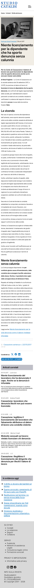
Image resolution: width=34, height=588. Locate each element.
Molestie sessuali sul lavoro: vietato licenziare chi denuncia (15, 437)
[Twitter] (12, 354)
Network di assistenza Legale (16, 546)
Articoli (8, 13)
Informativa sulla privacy (17, 561)
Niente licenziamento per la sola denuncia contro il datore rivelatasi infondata (15, 332)
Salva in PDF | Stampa (11, 359)
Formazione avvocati (15, 552)
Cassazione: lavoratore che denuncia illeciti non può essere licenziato (16, 403)
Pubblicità (11, 543)
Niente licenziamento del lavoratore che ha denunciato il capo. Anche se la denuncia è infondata (16, 379)
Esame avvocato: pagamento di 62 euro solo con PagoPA (18, 490)
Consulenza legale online (17, 550)
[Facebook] (16, 354)
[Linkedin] (19, 354)
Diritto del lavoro (17, 13)
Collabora (11, 534)
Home (3, 13)
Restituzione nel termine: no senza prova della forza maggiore (16, 497)
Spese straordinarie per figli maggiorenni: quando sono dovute (16, 505)
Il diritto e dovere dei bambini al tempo (18, 485)
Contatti (10, 528)
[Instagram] (8, 567)
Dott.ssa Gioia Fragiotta (8, 41)
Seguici (10, 532)
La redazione (12, 530)
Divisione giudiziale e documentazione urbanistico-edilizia (17, 513)
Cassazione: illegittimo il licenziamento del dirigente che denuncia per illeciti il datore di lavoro (16, 460)
